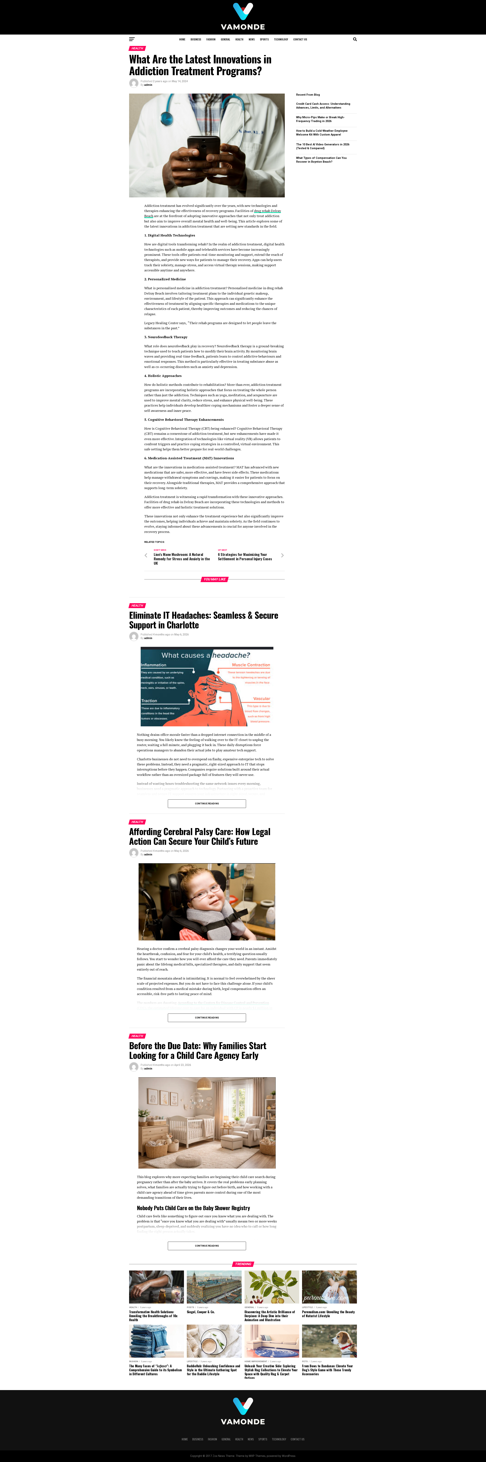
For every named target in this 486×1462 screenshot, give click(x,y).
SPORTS (264, 39)
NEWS (252, 39)
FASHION (210, 39)
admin (148, 84)
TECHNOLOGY (281, 39)
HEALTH (239, 39)
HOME (182, 39)
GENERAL (225, 39)
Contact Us (300, 39)
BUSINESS (196, 39)
